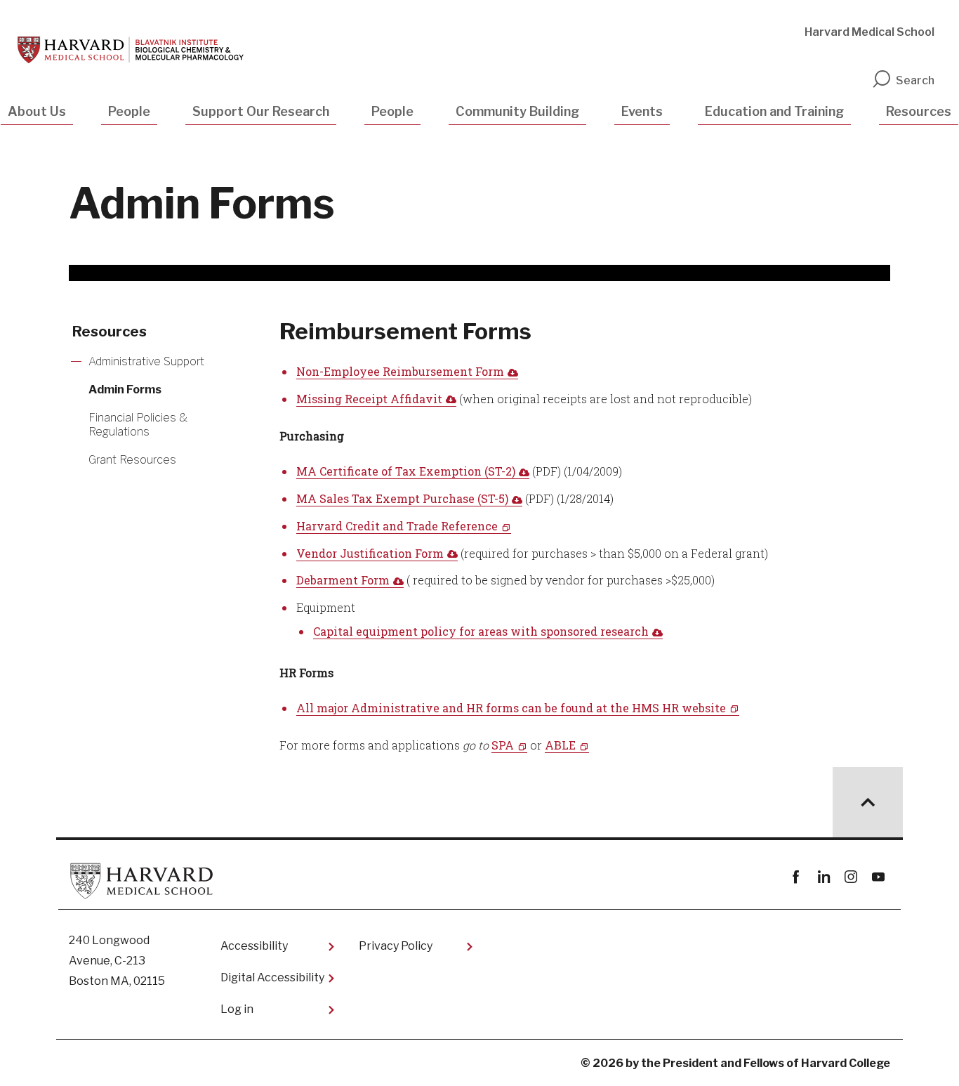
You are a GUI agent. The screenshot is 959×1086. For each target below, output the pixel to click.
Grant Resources (132, 459)
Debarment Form (343, 580)
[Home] (131, 50)
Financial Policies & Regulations (137, 424)
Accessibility (254, 946)
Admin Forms (124, 389)
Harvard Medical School (869, 32)
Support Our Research (260, 111)
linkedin (823, 877)
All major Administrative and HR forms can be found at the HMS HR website (511, 707)
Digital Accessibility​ (272, 977)
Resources (918, 111)
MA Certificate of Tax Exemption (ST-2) (405, 471)
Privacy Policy (395, 946)
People (129, 111)
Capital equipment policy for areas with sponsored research (481, 631)
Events (642, 111)
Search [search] (915, 80)
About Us (37, 111)
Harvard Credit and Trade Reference (397, 525)
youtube (878, 877)
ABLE (560, 745)
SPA (502, 745)
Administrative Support (146, 361)
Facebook (795, 877)
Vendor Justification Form (370, 553)
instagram (850, 877)
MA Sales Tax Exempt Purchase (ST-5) (402, 498)
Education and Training (774, 111)
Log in (236, 1009)
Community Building (517, 111)
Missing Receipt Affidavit (369, 398)
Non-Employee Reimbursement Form (400, 371)
